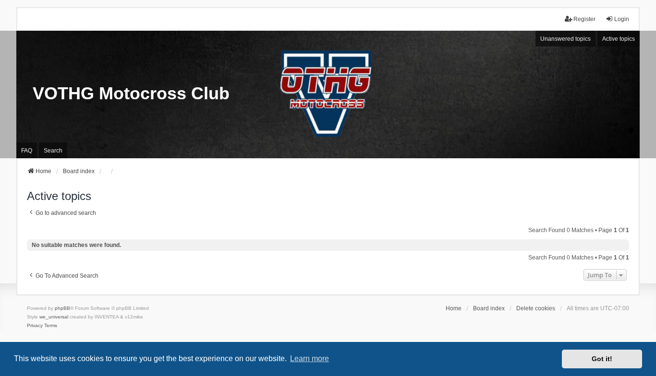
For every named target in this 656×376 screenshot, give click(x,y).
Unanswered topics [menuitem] (565, 38)
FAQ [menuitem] (26, 150)
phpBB (62, 308)
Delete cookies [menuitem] (535, 308)
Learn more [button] (309, 358)
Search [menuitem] (53, 150)
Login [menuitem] (621, 19)
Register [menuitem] (584, 19)
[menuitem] (35, 325)
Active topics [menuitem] (618, 38)
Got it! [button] (602, 359)
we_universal (53, 316)
